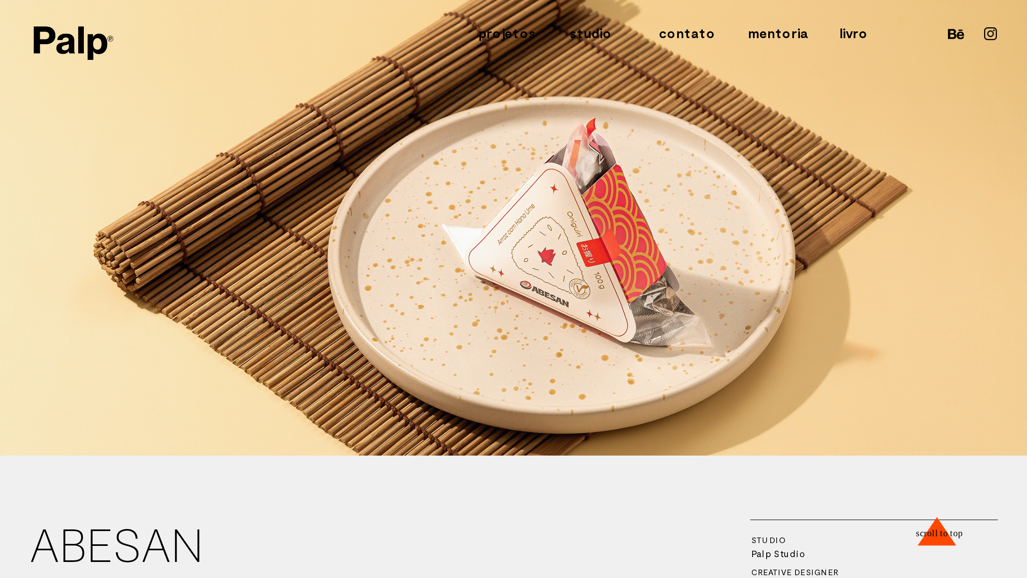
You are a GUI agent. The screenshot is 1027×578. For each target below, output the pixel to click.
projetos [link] (507, 33)
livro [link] (854, 33)
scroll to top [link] (939, 533)
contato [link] (687, 33)
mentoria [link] (778, 33)
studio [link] (591, 33)
